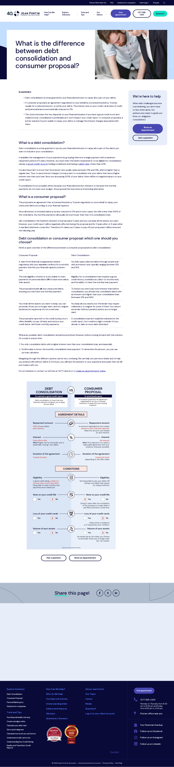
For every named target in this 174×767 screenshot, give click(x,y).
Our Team (90, 694)
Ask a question (53, 557)
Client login (143, 3)
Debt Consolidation (14, 694)
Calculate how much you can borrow (21, 734)
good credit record (37, 164)
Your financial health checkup (18, 717)
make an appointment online (91, 371)
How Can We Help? (55, 689)
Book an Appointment (85, 557)
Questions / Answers (57, 718)
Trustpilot (114, 752)
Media (88, 703)
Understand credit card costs (18, 738)
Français (156, 3)
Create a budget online (16, 721)
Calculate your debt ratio (17, 725)
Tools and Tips (14, 712)
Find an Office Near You (97, 3)
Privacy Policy (108, 763)
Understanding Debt (56, 703)
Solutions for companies (126, 3)
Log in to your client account (100, 713)
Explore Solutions (16, 689)
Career (88, 698)
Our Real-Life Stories (57, 698)
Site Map (118, 763)
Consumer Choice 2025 (73, 734)
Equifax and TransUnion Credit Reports (19, 746)
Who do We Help (54, 694)
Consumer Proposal (14, 698)
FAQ (111, 3)
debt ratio (84, 164)
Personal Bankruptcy (15, 702)
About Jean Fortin (94, 689)
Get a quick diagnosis (15, 729)
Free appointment (120, 13)
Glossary (50, 713)
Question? (160, 13)
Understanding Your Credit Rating (20, 742)
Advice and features (56, 708)
